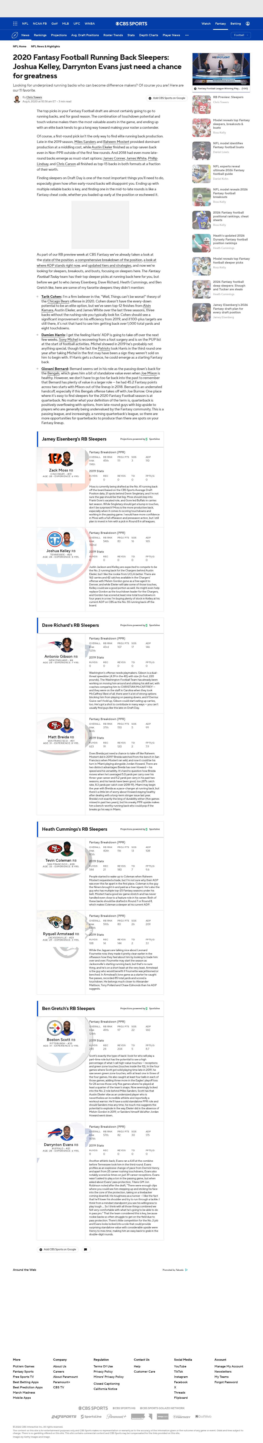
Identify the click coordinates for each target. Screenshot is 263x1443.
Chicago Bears (58, 301)
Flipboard (181, 1398)
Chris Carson (66, 164)
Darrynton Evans (58, 1144)
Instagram (181, 1377)
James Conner (114, 158)
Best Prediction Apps (28, 1387)
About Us (59, 1366)
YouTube (180, 1366)
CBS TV (58, 1387)
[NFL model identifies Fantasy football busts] (201, 151)
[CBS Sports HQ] (124, 1408)
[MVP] (162, 1415)
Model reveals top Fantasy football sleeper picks (231, 260)
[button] (187, 35)
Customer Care (144, 1372)
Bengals (53, 373)
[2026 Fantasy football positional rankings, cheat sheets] (201, 220)
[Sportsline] (91, 1416)
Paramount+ (61, 1382)
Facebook (181, 1382)
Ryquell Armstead (58, 933)
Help (137, 1366)
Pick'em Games (23, 1366)
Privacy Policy (103, 1372)
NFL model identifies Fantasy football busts (228, 145)
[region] (221, 69)
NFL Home (19, 46)
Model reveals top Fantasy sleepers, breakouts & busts (231, 123)
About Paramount (65, 1377)
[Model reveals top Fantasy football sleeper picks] (201, 266)
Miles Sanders (85, 142)
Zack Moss (58, 470)
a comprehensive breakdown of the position (108, 260)
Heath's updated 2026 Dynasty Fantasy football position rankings (230, 239)
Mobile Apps (22, 1398)
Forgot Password (226, 1382)
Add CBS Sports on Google (169, 98)
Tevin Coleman (58, 860)
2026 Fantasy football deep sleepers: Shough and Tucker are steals (229, 285)
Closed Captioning (107, 1384)
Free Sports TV (23, 1377)
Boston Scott (58, 1039)
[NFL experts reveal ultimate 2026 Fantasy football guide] (201, 174)
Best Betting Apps (26, 1382)
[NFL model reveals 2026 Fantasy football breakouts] (201, 197)
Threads (179, 1393)
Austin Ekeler (102, 147)
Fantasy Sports (23, 1372)
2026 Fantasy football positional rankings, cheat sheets (231, 216)
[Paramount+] (116, 1416)
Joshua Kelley (58, 550)
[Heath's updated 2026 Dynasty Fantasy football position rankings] (201, 243)
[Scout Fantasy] (182, 1416)
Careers (58, 1372)
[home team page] (55, 458)
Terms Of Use (103, 1366)
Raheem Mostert (116, 142)
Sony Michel (68, 339)
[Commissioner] (141, 1415)
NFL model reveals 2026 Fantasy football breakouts (230, 193)
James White (136, 158)
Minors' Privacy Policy (109, 1377)
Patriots (104, 348)
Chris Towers (34, 97)
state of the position (58, 260)
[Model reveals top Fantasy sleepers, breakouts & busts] (201, 128)
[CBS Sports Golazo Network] (162, 1408)
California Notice (105, 1389)
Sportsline (154, 439)
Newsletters (222, 1372)
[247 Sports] (63, 1416)
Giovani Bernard (54, 369)
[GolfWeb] (203, 1417)
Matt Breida (58, 737)
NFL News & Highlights (45, 46)
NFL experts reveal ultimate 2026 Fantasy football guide (229, 170)
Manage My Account (228, 1366)
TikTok (178, 1372)
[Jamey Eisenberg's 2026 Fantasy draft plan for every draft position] (201, 312)
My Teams (221, 1377)
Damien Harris (53, 335)
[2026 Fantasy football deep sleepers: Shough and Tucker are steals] (201, 289)
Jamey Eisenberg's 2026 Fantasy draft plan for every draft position (230, 308)
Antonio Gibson (58, 656)
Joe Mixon (149, 373)
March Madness (24, 1393)
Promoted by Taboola (173, 1270)
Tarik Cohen (51, 297)
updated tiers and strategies (109, 265)
